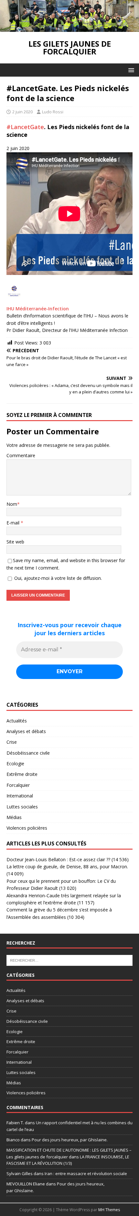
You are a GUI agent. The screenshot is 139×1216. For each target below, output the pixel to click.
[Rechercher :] (69, 960)
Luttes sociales (22, 807)
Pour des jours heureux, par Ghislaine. (70, 1140)
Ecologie (15, 763)
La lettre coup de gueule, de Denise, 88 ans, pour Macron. (67, 866)
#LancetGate (25, 127)
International (19, 796)
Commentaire (20, 455)
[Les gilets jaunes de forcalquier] (69, 28)
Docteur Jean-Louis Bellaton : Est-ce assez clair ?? (58, 859)
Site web (15, 542)
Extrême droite (21, 774)
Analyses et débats (26, 731)
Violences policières (26, 828)
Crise (11, 742)
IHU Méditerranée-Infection (37, 309)
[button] (130, 69)
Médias (14, 817)
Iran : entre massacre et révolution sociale (86, 1173)
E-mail (13, 523)
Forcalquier (18, 785)
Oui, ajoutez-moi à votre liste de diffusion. (57, 578)
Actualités (16, 721)
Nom (11, 504)
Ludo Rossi (52, 112)
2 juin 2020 (22, 112)
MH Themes (109, 1209)
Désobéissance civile (28, 753)
